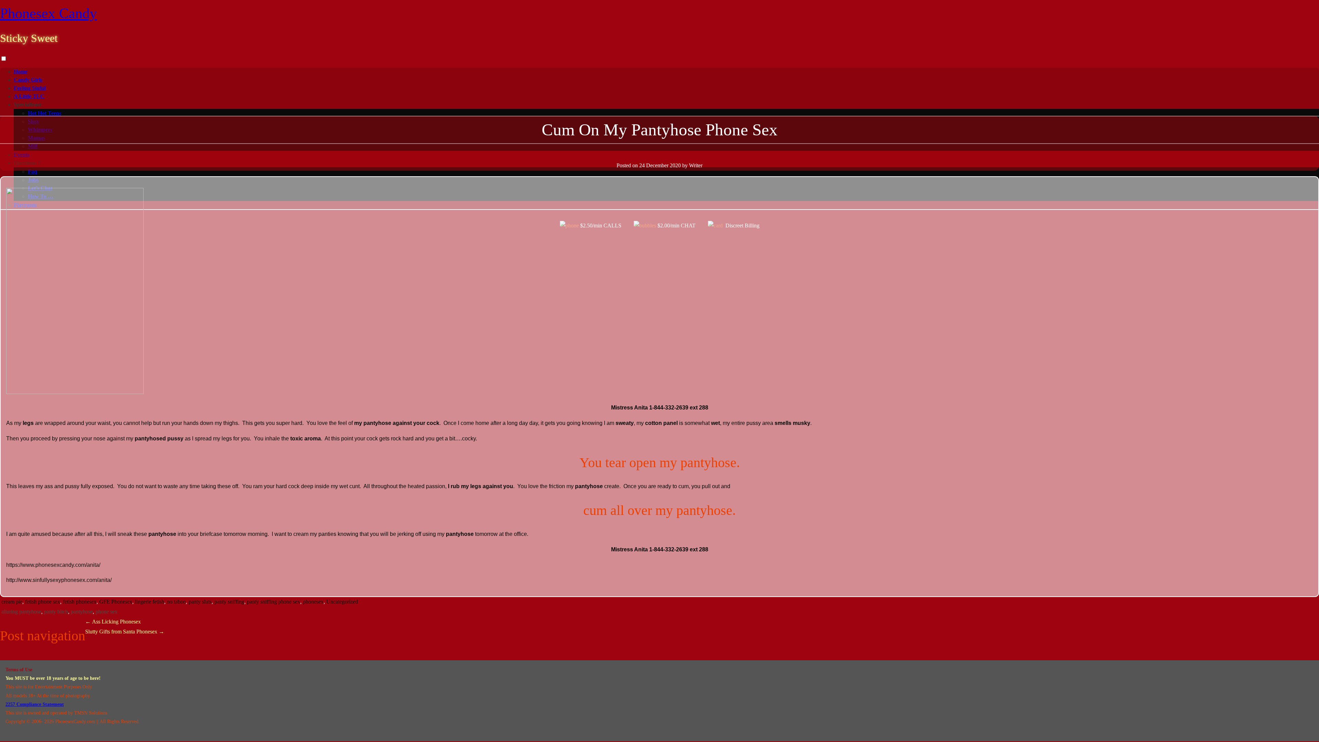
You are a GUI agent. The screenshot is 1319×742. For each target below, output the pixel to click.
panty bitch (56, 612)
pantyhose (82, 612)
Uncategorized (342, 602)
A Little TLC (29, 96)
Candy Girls (28, 80)
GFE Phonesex (115, 602)
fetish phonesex (80, 602)
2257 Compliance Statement (34, 704)
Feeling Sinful (30, 88)
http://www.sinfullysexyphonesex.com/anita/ (59, 580)
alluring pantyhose (21, 612)
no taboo (176, 602)
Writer (695, 165)
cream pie (11, 602)
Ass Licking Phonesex (113, 622)
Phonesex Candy (48, 13)
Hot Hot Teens (44, 113)
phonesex (313, 602)
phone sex (106, 612)
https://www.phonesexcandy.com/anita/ (53, 565)
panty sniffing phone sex (273, 602)
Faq (32, 172)
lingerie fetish (149, 602)
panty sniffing (229, 602)
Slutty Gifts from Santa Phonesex (124, 631)
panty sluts (200, 602)
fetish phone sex (42, 602)
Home (20, 72)
